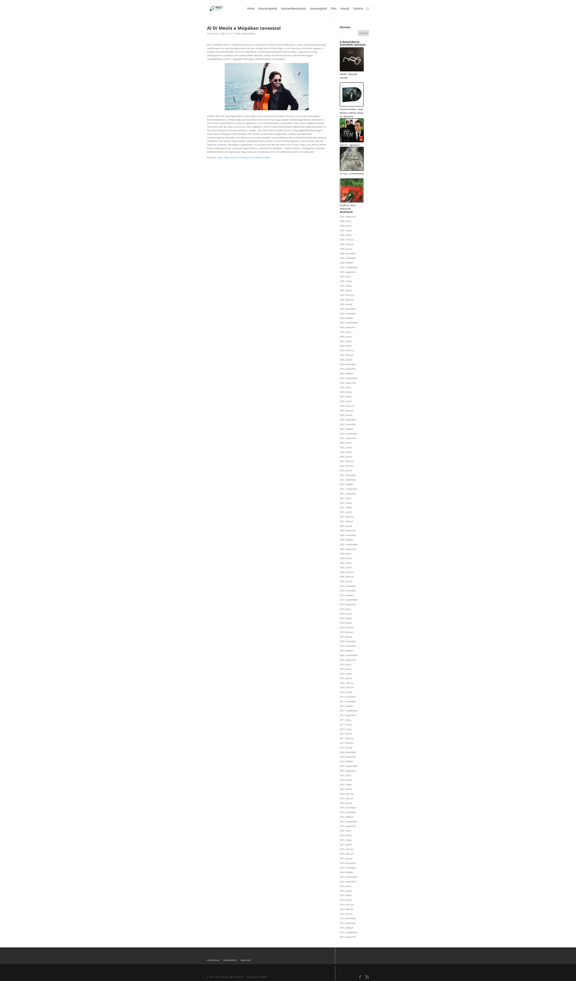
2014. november (348, 867)
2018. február (346, 687)
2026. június (346, 225)
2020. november (348, 535)
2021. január (346, 526)
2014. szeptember (349, 876)
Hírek (250, 8)
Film (333, 8)
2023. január (346, 415)
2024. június (346, 336)
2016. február (346, 798)
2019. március (347, 627)
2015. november (348, 812)
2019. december (348, 586)
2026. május (346, 230)
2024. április (346, 345)
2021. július (345, 498)
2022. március (347, 461)
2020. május (346, 562)
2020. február (346, 576)
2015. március (347, 849)
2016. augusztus (348, 770)
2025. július (345, 276)
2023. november (348, 368)
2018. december (348, 641)
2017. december (348, 696)
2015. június (346, 835)
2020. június (346, 558)
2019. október (346, 595)
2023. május (346, 396)
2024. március (347, 350)
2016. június (346, 779)
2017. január (346, 747)
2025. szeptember (349, 267)
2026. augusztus (348, 216)
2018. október (346, 650)
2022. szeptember (349, 433)
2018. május (346, 673)
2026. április (346, 234)
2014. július (345, 886)
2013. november (348, 923)
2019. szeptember (349, 599)
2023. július (345, 387)
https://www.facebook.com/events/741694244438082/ (244, 157)
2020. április (346, 567)
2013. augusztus (348, 936)
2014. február (346, 909)
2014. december (348, 863)
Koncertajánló (267, 8)
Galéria (358, 8)
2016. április (346, 789)
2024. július (345, 331)
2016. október (346, 761)
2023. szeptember (349, 378)
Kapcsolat (246, 960)
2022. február (346, 465)
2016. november (348, 756)
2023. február (346, 410)
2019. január (346, 636)
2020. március (347, 572)
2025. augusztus (348, 272)
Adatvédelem (230, 960)
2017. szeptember (349, 710)
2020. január (346, 581)
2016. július (345, 775)
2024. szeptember (349, 322)
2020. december (348, 530)
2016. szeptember (349, 766)
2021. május (346, 507)
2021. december (348, 475)
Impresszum (213, 960)
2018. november (348, 646)
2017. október (346, 706)
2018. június (346, 669)
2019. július (345, 609)
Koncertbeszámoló (293, 8)
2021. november (348, 479)
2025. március (347, 295)
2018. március (347, 683)
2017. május (346, 729)
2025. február (346, 299)
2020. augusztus (348, 549)
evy (216, 33)
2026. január (346, 248)
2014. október (346, 872)
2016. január (346, 803)
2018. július (345, 664)
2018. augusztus (348, 659)
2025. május (346, 285)
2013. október (346, 927)
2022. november (348, 424)
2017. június (346, 724)
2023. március (347, 405)
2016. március (347, 793)
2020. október (346, 539)
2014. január (346, 913)
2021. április (346, 512)
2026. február (346, 244)
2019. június (346, 613)
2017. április (346, 733)
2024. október (346, 318)
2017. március (347, 738)
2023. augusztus (348, 382)
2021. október (346, 484)
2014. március (347, 904)
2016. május (346, 784)
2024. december (348, 308)
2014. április (346, 900)
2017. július (345, 719)
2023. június (346, 391)
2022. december (348, 419)
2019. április (346, 622)
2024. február (346, 355)
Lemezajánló (318, 8)
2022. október (346, 429)
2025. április (346, 290)
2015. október (346, 816)
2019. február (346, 632)
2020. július (345, 553)
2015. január (346, 858)
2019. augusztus (348, 604)
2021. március (347, 516)
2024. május (346, 341)
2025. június (346, 281)
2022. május (346, 452)
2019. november (348, 590)
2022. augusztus (348, 438)
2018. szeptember (349, 655)
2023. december (348, 364)
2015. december (348, 807)
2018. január (346, 692)
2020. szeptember (349, 544)
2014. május (346, 895)
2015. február (346, 853)
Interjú (344, 8)
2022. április (346, 456)
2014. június (346, 890)
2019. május (346, 618)
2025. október (346, 262)
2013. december (348, 918)
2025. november (348, 258)
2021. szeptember (349, 489)
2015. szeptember (349, 821)
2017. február (346, 743)
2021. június (346, 502)
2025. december (348, 253)
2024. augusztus (348, 327)
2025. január (346, 304)
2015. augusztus (348, 826)
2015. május (346, 840)
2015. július (345, 830)
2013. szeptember (349, 932)
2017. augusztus (348, 715)
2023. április (346, 401)
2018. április (346, 678)
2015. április (346, 844)
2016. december (348, 752)
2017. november (348, 701)
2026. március (347, 239)
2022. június (346, 447)
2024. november (348, 313)
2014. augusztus (348, 881)
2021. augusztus (348, 493)
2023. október (346, 373)
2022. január (346, 470)
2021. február (346, 521)
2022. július (345, 442)
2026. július (345, 221)
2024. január (346, 359)
